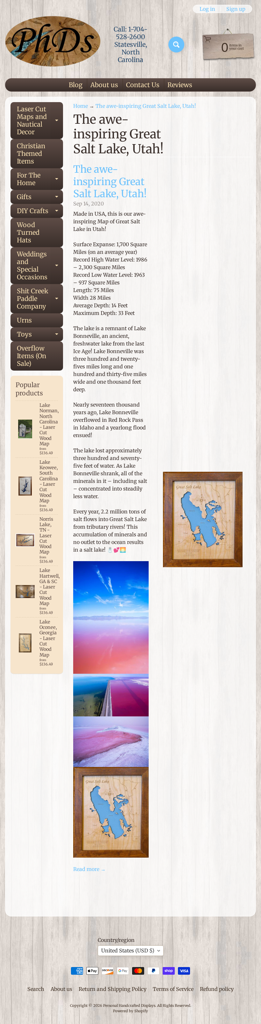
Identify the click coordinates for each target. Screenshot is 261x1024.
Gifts (40, 198)
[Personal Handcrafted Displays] (53, 44)
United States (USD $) (127, 950)
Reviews (179, 85)
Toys (40, 335)
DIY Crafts (40, 212)
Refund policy (217, 989)
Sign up (235, 8)
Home (80, 106)
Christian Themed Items (31, 153)
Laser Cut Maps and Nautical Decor (40, 120)
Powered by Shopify (130, 1011)
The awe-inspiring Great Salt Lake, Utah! (145, 106)
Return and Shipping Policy (112, 989)
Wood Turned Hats (28, 232)
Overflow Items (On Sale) (31, 355)
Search (35, 989)
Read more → (89, 869)
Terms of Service (173, 989)
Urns (24, 320)
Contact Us (142, 85)
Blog (75, 85)
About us (104, 85)
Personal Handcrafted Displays (129, 1005)
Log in (207, 8)
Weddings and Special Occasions (40, 265)
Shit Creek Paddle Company (40, 298)
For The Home (40, 179)
